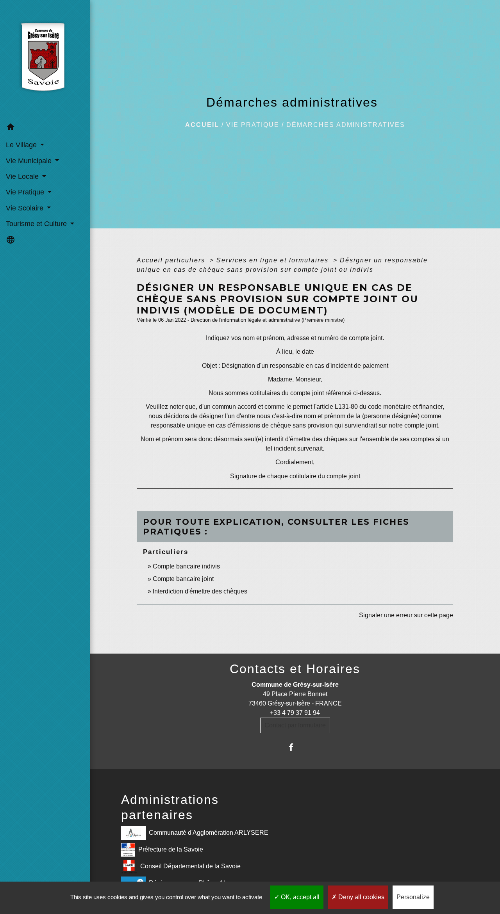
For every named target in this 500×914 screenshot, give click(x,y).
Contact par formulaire (295, 725)
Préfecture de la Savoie (170, 849)
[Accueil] (45, 59)
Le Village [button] (22, 145)
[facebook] (295, 747)
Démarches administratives (345, 124)
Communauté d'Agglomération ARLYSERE (208, 832)
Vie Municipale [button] (30, 161)
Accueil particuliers (172, 260)
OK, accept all (299, 897)
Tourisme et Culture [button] (37, 224)
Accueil (202, 124)
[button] (45, 128)
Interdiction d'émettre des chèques (200, 591)
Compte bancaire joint (183, 578)
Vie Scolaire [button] (25, 208)
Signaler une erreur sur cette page (406, 615)
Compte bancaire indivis (186, 566)
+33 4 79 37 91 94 (295, 712)
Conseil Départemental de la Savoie (190, 866)
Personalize (413, 897)
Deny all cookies (360, 897)
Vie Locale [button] (23, 176)
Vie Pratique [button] (26, 192)
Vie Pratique (252, 124)
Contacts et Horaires (295, 669)
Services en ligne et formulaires (273, 260)
